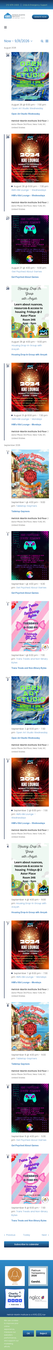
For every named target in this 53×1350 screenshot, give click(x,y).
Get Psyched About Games (24, 276)
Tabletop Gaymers (20, 511)
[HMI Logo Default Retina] (15, 13)
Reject (43, 1333)
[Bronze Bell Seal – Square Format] (15, 1267)
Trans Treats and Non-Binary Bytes (28, 667)
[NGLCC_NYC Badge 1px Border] (38, 1289)
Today (26, 1235)
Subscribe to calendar (26, 1244)
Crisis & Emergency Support (35, 5)
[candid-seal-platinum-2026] (38, 1267)
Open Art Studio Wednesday (25, 113)
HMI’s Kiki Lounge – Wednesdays (28, 195)
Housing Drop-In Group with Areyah (29, 354)
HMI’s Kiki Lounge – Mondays (26, 424)
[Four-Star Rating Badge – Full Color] (15, 1289)
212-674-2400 (13, 5)
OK (28, 1333)
